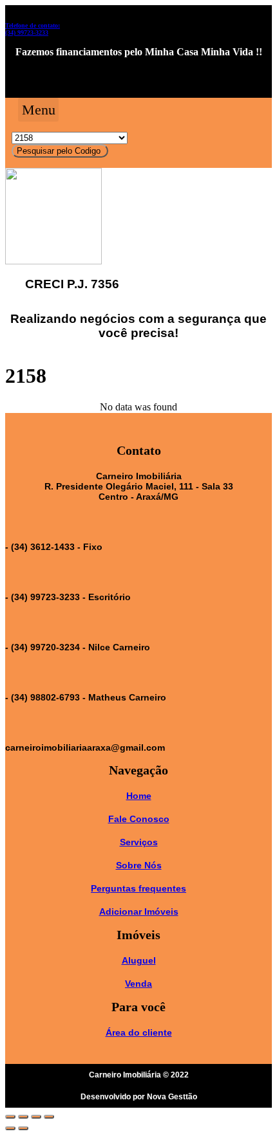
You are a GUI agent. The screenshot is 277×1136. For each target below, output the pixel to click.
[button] (38, 110)
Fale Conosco (138, 819)
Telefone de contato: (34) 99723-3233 (32, 29)
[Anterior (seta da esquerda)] (10, 1128)
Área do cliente (139, 1032)
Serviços (139, 842)
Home (138, 796)
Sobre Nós (139, 865)
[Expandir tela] (36, 1117)
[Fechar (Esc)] (10, 1117)
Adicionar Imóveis (138, 911)
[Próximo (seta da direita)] (23, 1128)
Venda (138, 983)
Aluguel (139, 960)
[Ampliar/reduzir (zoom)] (49, 1117)
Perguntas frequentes (138, 888)
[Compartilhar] (23, 1117)
